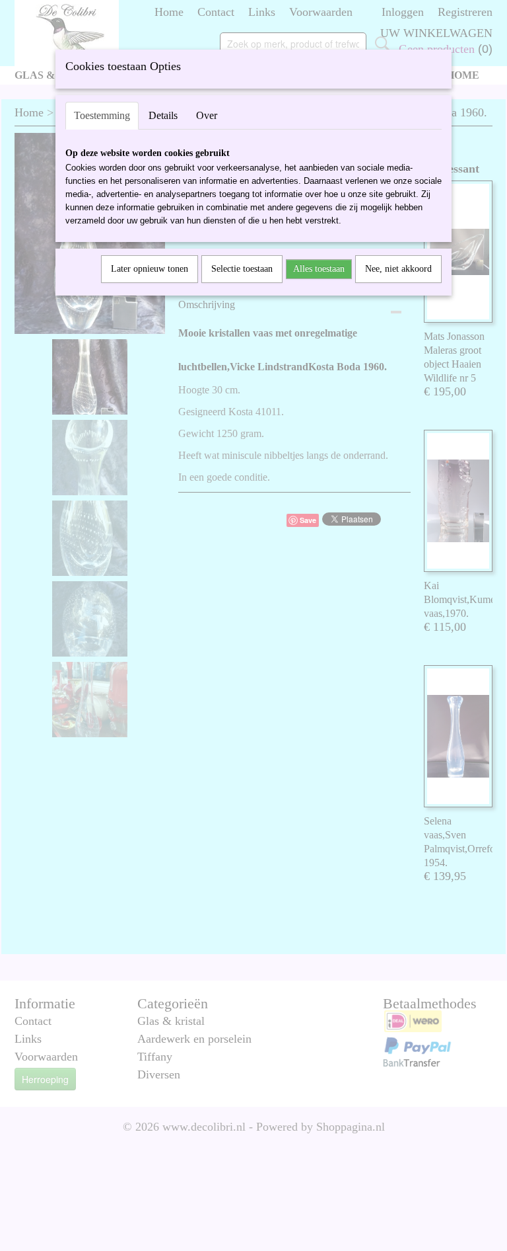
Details (163, 115)
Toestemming (102, 115)
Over (206, 115)
